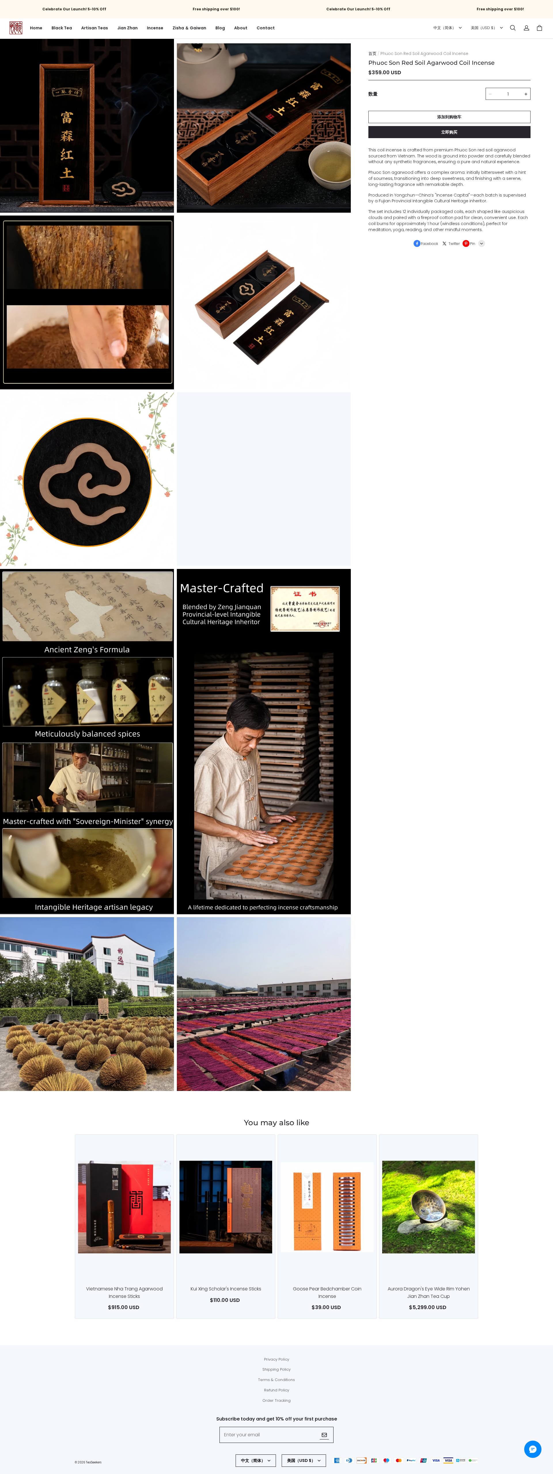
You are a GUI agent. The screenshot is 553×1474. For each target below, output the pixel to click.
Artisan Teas (94, 28)
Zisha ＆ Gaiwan (189, 28)
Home (36, 28)
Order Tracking (276, 1400)
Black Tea (62, 28)
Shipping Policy (276, 1369)
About (240, 28)
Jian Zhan (127, 28)
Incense (155, 28)
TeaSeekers (93, 1462)
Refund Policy (276, 1390)
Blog (220, 28)
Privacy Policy (276, 1359)
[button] (512, 28)
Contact (266, 28)
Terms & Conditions (276, 1379)
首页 (372, 53)
